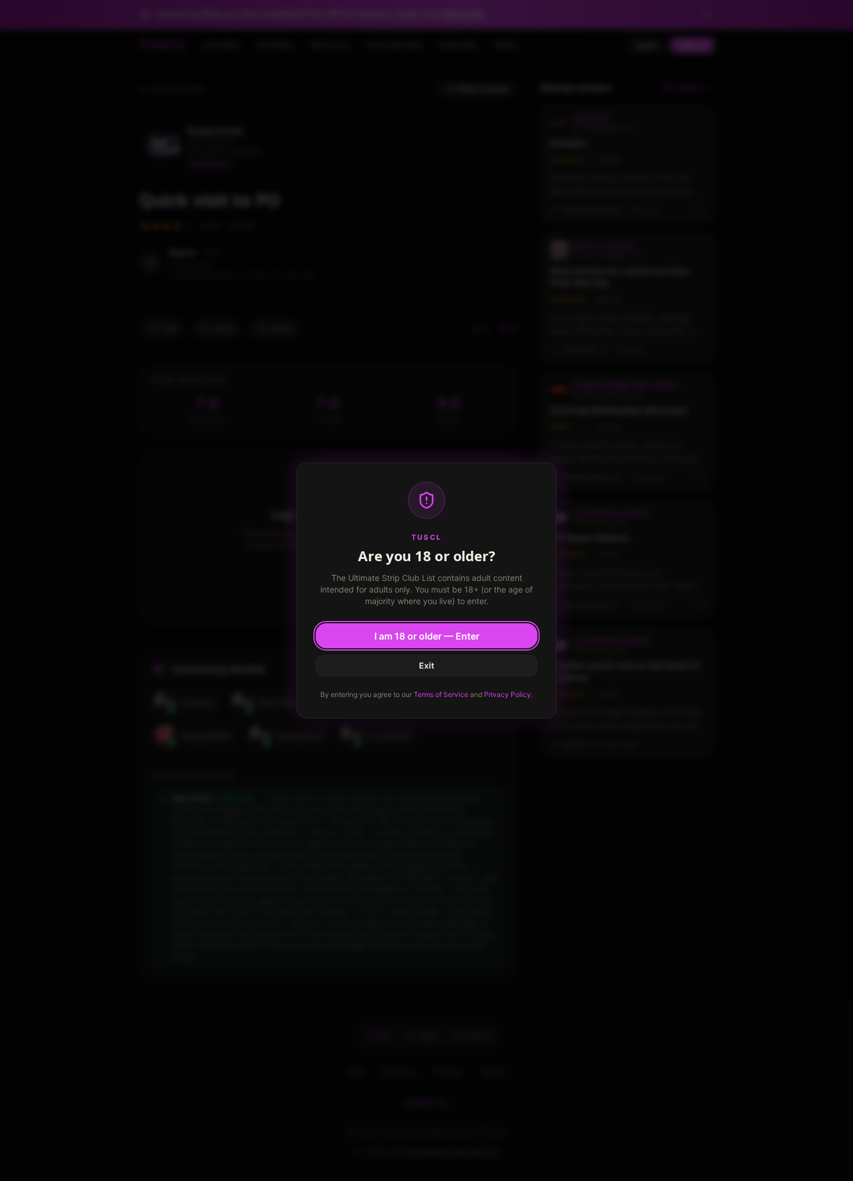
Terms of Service (441, 694)
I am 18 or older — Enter (426, 636)
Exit (426, 665)
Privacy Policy (507, 694)
